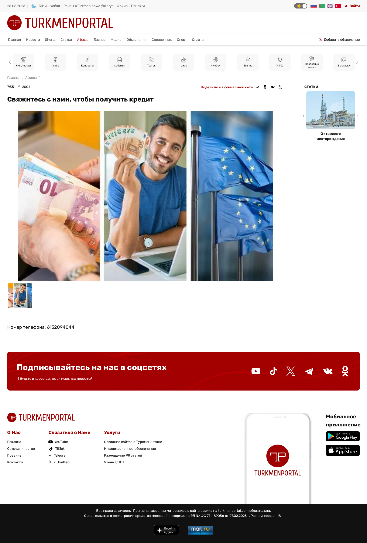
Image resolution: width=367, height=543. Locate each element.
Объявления (137, 40)
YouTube (61, 442)
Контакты (15, 462)
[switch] (300, 5)
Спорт (182, 40)
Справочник (162, 40)
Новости (33, 40)
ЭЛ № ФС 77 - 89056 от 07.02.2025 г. (220, 516)
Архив (122, 6)
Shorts (50, 40)
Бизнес (100, 40)
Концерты (55, 65)
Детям (344, 65)
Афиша (83, 40)
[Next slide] (356, 62)
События (87, 65)
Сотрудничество (21, 449)
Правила (14, 455)
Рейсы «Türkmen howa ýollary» (89, 6)
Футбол (183, 65)
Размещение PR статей (123, 455)
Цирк (151, 65)
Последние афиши (280, 65)
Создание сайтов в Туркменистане (133, 442)
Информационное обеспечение (130, 449)
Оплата (198, 40)
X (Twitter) (61, 462)
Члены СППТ (114, 462)
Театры (119, 65)
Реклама (14, 442)
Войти (355, 6)
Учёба (247, 65)
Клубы (23, 65)
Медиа (116, 40)
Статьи (66, 40)
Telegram (61, 455)
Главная (14, 40)
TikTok (60, 449)
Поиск (136, 6)
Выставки (312, 65)
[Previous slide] (10, 62)
